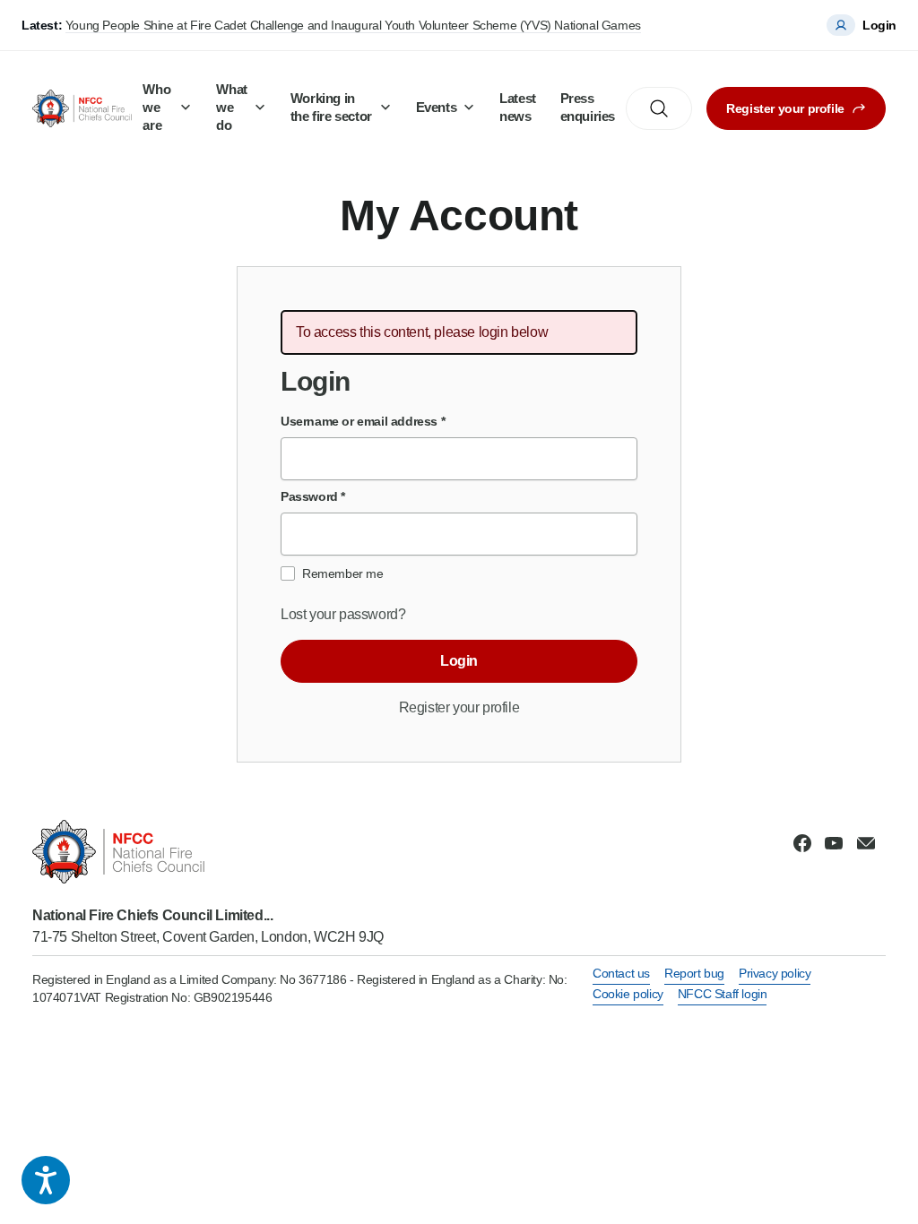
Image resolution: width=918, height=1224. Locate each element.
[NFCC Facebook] (802, 843)
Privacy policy (774, 973)
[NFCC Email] (866, 843)
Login (459, 660)
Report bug (694, 973)
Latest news (517, 107)
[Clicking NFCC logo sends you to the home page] (208, 852)
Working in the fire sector (331, 107)
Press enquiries (587, 107)
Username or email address (363, 421)
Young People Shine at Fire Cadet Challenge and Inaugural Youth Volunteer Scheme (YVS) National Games (353, 25)
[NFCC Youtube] (834, 843)
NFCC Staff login (722, 994)
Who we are (156, 107)
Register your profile (785, 108)
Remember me (343, 573)
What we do (231, 107)
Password (313, 496)
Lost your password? (343, 614)
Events (436, 107)
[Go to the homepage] (82, 108)
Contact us (621, 973)
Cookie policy (628, 994)
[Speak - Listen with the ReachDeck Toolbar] (46, 1180)
